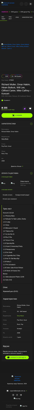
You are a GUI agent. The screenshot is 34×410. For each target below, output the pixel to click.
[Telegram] (20, 394)
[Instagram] (13, 394)
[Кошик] (26, 4)
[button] (30, 4)
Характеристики (27, 17)
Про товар (3, 18)
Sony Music (5, 139)
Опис (17, 17)
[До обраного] (30, 108)
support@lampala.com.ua (17, 391)
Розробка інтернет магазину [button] (11, 406)
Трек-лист (10, 18)
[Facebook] (17, 394)
